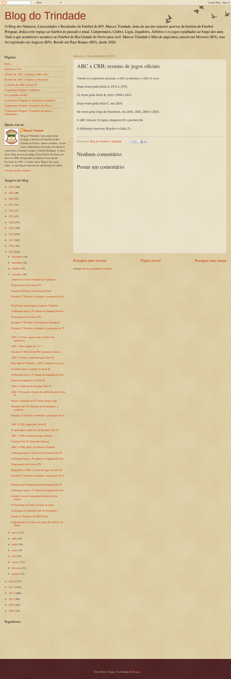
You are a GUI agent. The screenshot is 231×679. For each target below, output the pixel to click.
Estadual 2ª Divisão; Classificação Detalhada (35, 322)
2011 (11, 599)
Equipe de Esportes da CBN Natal (29, 516)
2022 (11, 210)
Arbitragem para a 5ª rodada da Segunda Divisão (37, 374)
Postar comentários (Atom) (97, 268)
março (15, 562)
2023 (11, 204)
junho (15, 544)
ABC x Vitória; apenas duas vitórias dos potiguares (33, 338)
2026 (11, 187)
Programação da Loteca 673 (26, 285)
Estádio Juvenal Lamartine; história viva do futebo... (34, 497)
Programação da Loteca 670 (26, 464)
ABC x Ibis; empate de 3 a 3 (26, 346)
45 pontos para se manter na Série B (30, 369)
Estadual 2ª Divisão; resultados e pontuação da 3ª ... (37, 477)
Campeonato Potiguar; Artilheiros (22, 90)
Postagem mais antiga (210, 260)
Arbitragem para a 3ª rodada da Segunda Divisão (37, 490)
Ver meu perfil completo (17, 170)
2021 (11, 216)
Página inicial (151, 260)
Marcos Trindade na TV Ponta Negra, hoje (34, 400)
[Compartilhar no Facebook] (142, 142)
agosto (15, 532)
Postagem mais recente (89, 260)
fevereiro (17, 568)
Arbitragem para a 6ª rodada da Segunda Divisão (37, 311)
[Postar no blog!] (135, 142)
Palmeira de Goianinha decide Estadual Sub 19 (36, 484)
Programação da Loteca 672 (26, 317)
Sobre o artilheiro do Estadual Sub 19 (31, 386)
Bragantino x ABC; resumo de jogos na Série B (36, 470)
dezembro (17, 256)
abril (15, 556)
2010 (11, 605)
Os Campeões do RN (16, 95)
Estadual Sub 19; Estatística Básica (30, 441)
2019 (11, 228)
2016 (11, 245)
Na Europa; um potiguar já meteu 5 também (34, 305)
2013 (11, 587)
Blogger (136, 671)
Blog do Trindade (45, 16)
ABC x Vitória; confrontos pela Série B (32, 357)
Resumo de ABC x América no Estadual (26, 79)
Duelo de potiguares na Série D (28, 380)
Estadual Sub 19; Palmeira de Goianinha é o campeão (34, 407)
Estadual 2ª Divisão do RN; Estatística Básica (36, 351)
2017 (11, 240)
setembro (17, 274)
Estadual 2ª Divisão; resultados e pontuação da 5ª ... (37, 329)
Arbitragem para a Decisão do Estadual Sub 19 (36, 452)
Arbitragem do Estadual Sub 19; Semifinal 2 (34, 510)
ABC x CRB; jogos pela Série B (28, 424)
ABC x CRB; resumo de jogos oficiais (31, 435)
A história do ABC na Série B (21, 84)
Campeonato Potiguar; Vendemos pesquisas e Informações (29, 112)
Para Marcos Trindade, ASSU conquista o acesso (37, 363)
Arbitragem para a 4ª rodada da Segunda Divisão (37, 458)
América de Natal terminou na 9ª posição (33, 279)
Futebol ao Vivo (13, 69)
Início (8, 63)
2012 (11, 593)
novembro (17, 262)
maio (15, 550)
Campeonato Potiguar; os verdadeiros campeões (30, 100)
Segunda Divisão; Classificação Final (31, 290)
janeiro (16, 573)
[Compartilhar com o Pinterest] (145, 142)
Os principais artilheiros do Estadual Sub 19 (34, 430)
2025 (11, 193)
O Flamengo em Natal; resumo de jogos (32, 505)
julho (15, 538)
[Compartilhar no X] (138, 142)
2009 (11, 610)
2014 (11, 581)
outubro (16, 268)
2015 (11, 251)
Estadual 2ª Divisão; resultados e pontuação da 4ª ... (37, 416)
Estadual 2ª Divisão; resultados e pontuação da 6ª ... (37, 297)
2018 (11, 234)
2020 (11, 222)
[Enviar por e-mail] (131, 142)
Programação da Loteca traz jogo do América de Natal (37, 523)
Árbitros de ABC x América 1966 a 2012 (27, 74)
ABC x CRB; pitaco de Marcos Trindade (33, 447)
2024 (11, 198)
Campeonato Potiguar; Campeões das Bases (28, 105)
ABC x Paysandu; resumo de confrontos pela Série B (38, 393)
